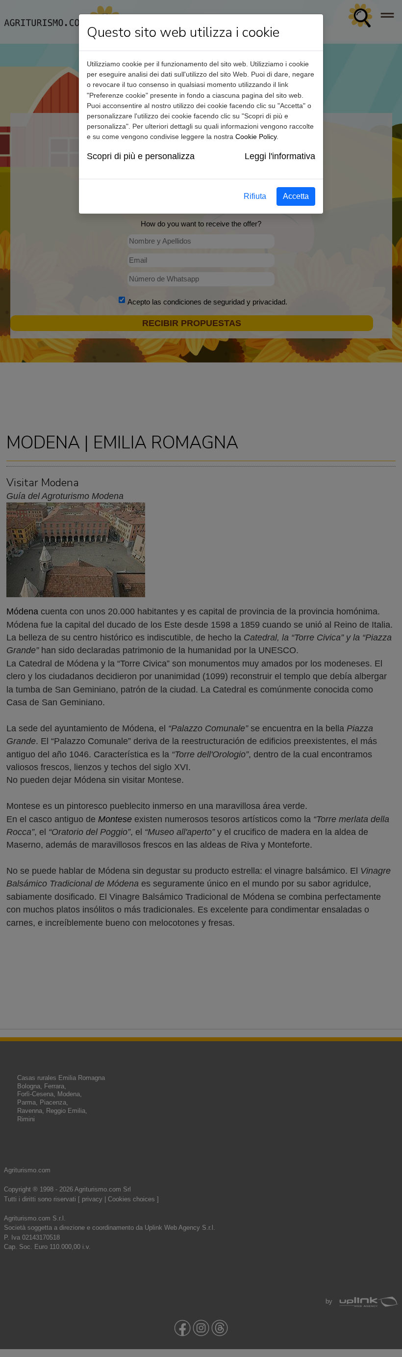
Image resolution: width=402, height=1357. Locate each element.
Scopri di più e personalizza (141, 156)
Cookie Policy (255, 136)
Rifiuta (255, 196)
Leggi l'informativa (280, 156)
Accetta (296, 196)
